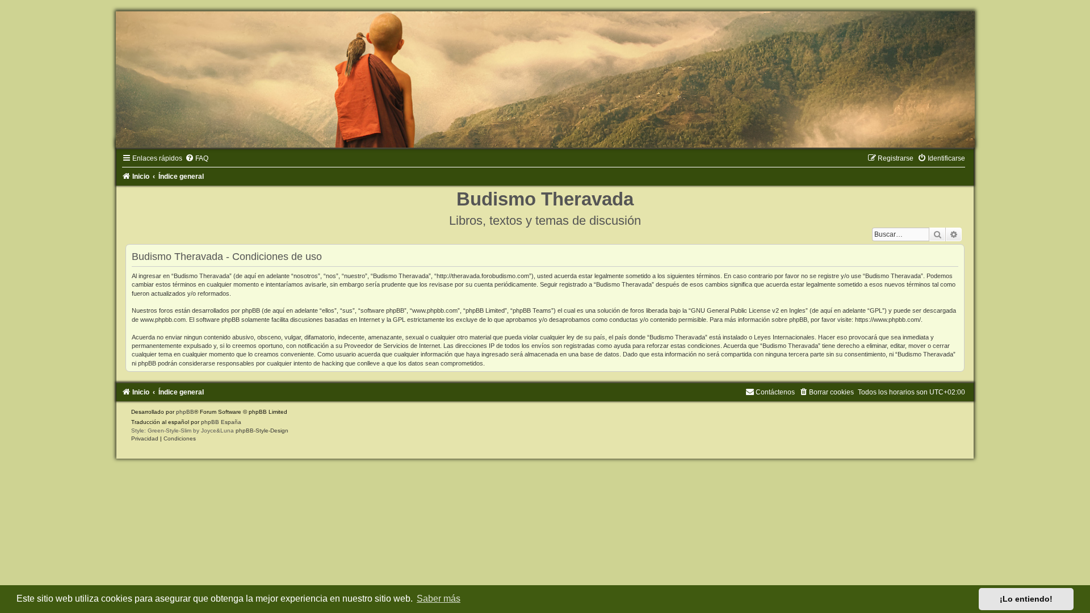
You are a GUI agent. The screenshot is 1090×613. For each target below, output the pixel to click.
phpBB (185, 412)
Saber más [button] (438, 598)
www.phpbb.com (163, 319)
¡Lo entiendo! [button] (1026, 598)
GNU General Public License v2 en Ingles (748, 310)
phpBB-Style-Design (262, 430)
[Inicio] (545, 79)
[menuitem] (196, 158)
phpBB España (221, 422)
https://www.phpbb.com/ (888, 319)
